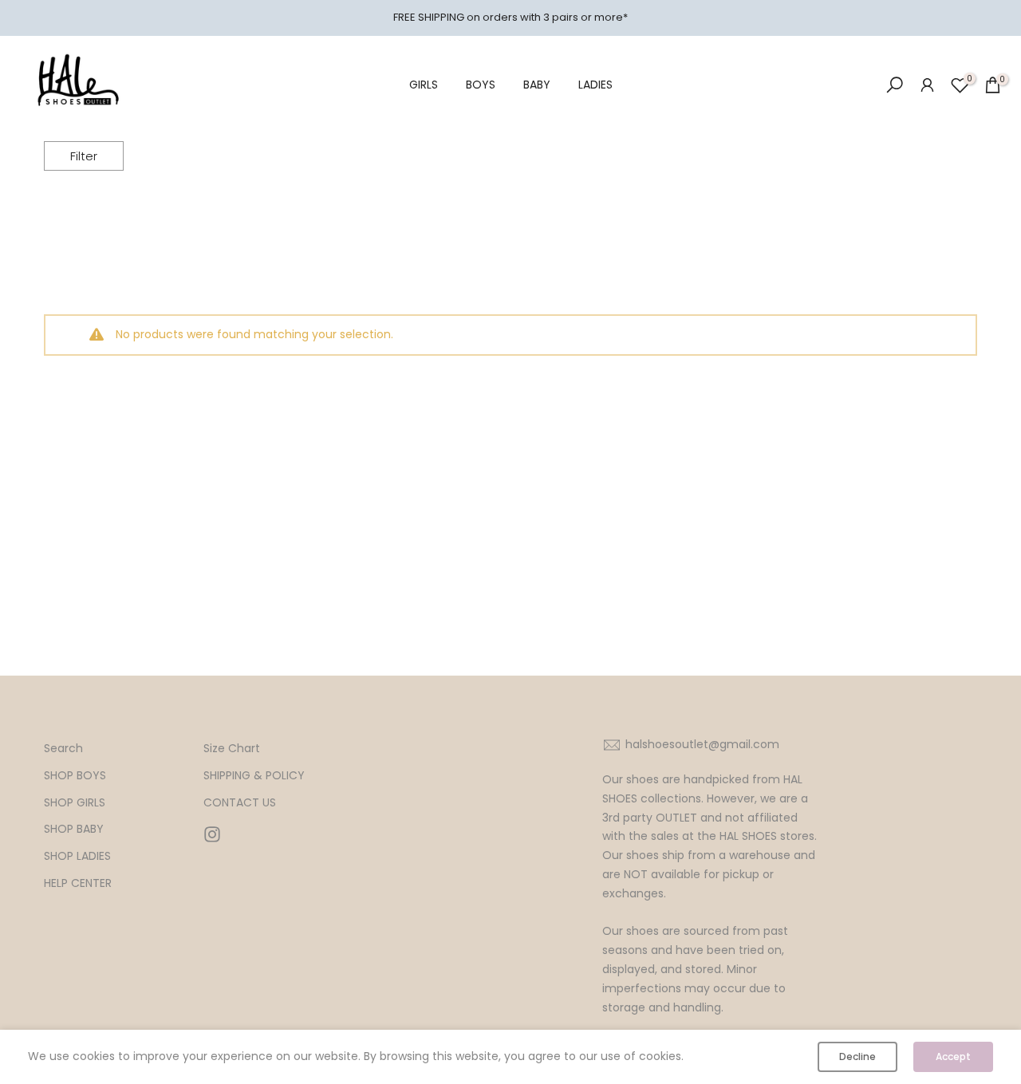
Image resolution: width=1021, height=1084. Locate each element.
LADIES (595, 85)
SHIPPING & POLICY (254, 775)
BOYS (480, 85)
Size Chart (231, 748)
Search (63, 748)
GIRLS (423, 85)
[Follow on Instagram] (212, 834)
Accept (953, 1056)
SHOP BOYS (75, 775)
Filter (83, 156)
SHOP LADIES (77, 856)
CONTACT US (239, 802)
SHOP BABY (74, 829)
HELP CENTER (78, 883)
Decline (857, 1056)
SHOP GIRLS (74, 802)
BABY (536, 85)
